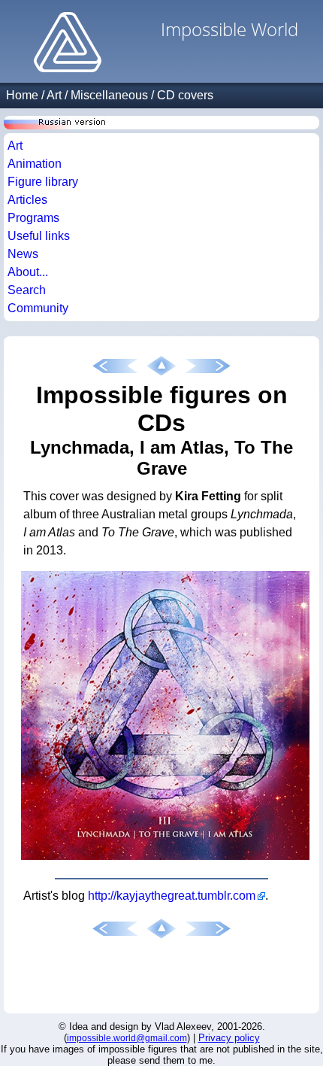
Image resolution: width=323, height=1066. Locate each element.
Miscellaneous (109, 95)
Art (54, 95)
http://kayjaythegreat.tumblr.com (171, 895)
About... (28, 272)
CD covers (185, 95)
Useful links (39, 235)
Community (38, 308)
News (23, 254)
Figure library (43, 181)
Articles (27, 199)
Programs (33, 217)
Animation (35, 163)
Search (27, 290)
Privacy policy (229, 1037)
